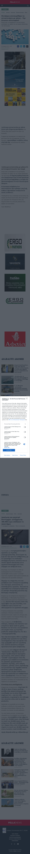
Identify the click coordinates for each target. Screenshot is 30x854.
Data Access (15, 455)
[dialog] (15, 427)
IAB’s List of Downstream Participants (16, 419)
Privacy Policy (23, 455)
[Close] (27, 399)
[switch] (25, 427)
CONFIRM (9, 450)
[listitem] (15, 424)
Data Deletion (7, 455)
